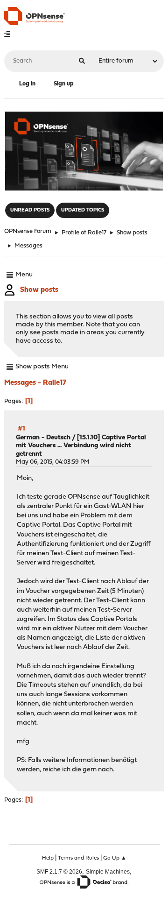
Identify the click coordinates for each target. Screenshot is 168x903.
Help (48, 858)
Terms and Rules (78, 858)
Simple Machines (108, 871)
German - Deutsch (43, 437)
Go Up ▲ (114, 858)
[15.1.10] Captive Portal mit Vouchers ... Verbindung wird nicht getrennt (81, 446)
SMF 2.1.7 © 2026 (59, 871)
